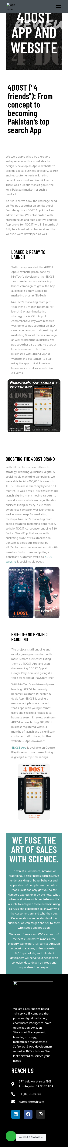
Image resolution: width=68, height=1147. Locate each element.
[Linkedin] (15, 1114)
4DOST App (36, 668)
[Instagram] (40, 1114)
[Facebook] (28, 1114)
